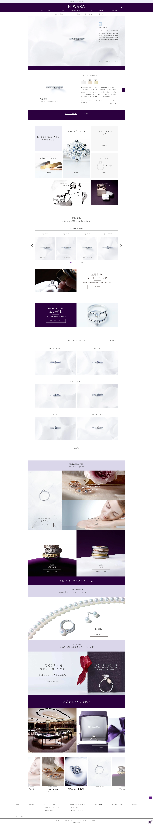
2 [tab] (73, 262)
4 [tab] (77, 262)
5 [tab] (80, 262)
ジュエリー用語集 (75, 807)
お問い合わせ (94, 820)
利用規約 (57, 820)
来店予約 (114, 10)
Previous (31, 245)
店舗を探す (102, 10)
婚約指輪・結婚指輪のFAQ (50, 810)
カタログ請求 (98, 804)
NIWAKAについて (75, 10)
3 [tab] (75, 262)
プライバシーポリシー (82, 820)
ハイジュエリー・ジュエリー (43, 10)
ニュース (89, 10)
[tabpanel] (76, 90)
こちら (83, 1)
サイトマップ (135, 804)
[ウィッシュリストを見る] (121, 8)
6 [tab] (82, 262)
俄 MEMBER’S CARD (117, 804)
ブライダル (61, 10)
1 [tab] (71, 262)
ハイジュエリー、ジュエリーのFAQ (52, 807)
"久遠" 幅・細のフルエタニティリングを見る (105, 101)
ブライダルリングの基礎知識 (77, 810)
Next (121, 245)
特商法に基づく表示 (69, 820)
